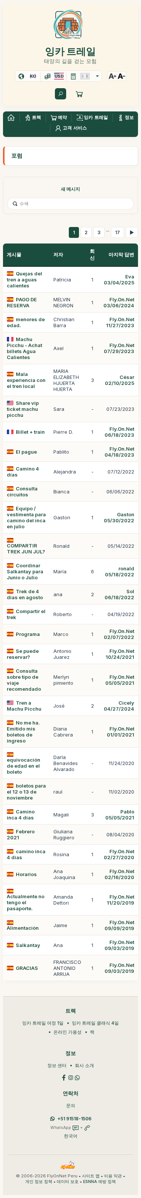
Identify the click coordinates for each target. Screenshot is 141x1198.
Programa (28, 634)
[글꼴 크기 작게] (121, 76)
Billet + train (30, 432)
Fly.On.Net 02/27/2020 (119, 854)
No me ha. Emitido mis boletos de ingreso (23, 732)
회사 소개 (84, 1065)
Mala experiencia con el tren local (26, 380)
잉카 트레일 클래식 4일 (95, 1023)
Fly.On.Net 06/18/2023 (119, 432)
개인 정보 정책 (38, 1181)
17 (117, 232)
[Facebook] (64, 1077)
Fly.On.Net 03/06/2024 (118, 302)
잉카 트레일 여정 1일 (43, 1023)
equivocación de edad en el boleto (23, 766)
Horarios (26, 874)
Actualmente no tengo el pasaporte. (25, 902)
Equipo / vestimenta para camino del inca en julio (26, 517)
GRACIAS (27, 968)
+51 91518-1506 (74, 1118)
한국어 (70, 1136)
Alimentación (23, 928)
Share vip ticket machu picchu (23, 409)
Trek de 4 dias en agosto (25, 594)
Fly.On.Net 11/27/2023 (120, 322)
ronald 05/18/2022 (119, 571)
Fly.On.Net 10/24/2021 (120, 654)
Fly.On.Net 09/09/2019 (119, 925)
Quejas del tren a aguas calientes (24, 280)
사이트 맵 (91, 1176)
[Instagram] (70, 1077)
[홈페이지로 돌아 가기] (11, 118)
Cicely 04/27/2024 (119, 706)
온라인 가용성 (67, 1032)
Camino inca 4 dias (21, 815)
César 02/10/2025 (119, 380)
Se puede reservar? (23, 654)
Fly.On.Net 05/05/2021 (119, 680)
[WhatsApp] (77, 1077)
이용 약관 (113, 1176)
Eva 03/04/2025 (119, 280)
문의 (70, 1105)
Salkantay (28, 945)
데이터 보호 (68, 1181)
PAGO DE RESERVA (22, 302)
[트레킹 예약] (79, 93)
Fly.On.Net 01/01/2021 (120, 732)
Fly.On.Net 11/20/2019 (120, 900)
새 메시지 (70, 189)
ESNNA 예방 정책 (99, 1181)
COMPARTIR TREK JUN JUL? (26, 549)
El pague (26, 452)
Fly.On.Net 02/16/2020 (119, 874)
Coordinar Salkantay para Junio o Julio (25, 571)
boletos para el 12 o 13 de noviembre (26, 792)
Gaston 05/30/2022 (119, 517)
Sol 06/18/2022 (119, 594)
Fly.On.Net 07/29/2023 (119, 348)
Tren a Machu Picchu (24, 706)
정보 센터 (57, 1065)
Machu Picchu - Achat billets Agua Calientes (24, 348)
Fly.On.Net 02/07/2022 (119, 634)
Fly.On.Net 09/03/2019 (119, 945)
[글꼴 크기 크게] (112, 76)
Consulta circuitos (22, 492)
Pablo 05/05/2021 (119, 815)
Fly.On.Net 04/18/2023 (119, 452)
